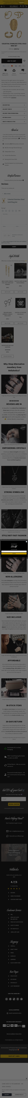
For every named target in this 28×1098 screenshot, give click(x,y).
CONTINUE (14, 553)
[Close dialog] (26, 541)
